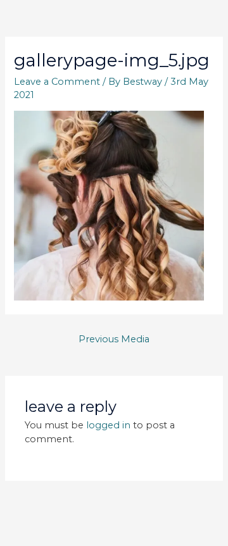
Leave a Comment (57, 81)
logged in (108, 425)
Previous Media (114, 339)
